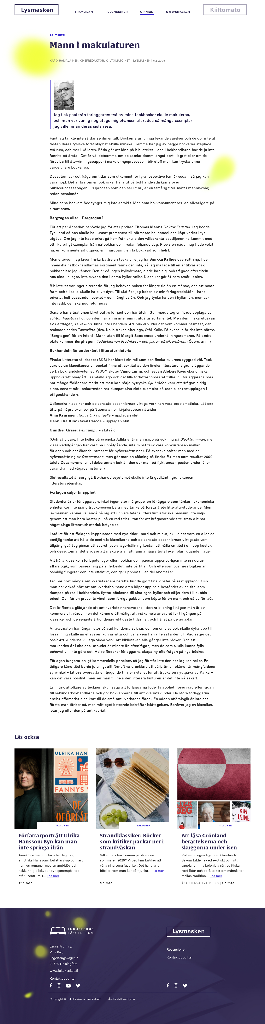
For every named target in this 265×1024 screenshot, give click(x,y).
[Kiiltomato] (225, 14)
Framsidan (84, 12)
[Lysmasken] (36, 14)
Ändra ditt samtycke (122, 999)
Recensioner (117, 12)
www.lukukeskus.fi (64, 970)
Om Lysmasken (178, 12)
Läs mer (53, 875)
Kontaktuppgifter (63, 978)
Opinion (147, 12)
